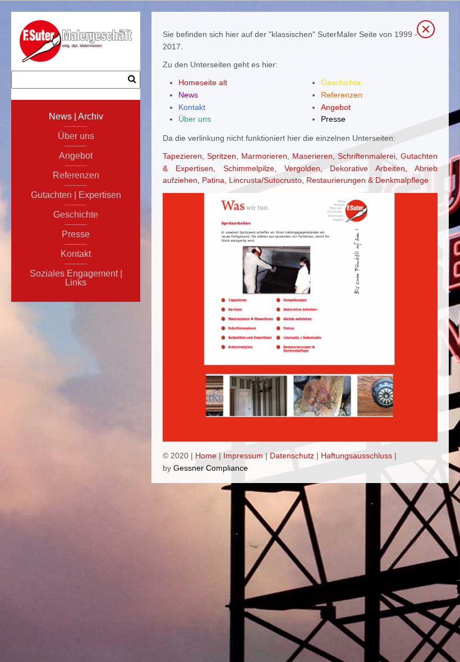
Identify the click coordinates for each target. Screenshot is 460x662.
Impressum (243, 455)
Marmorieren (264, 155)
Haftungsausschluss (356, 455)
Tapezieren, (183, 155)
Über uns (76, 136)
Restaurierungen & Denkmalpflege (367, 180)
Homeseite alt (202, 82)
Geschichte (75, 214)
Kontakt (76, 254)
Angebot (76, 155)
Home (206, 455)
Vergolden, (303, 168)
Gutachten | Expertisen (76, 195)
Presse (76, 234)
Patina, (214, 180)
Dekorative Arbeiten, (368, 168)
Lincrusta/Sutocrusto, (266, 180)
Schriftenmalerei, (368, 155)
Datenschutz (292, 455)
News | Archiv (76, 116)
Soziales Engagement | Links (76, 278)
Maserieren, (313, 155)
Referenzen (76, 175)
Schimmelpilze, (250, 168)
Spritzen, (222, 155)
